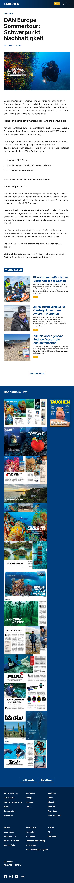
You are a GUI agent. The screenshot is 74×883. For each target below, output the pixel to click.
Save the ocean (54, 815)
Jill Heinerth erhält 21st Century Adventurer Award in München (49, 310)
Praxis (50, 798)
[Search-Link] (63, 3)
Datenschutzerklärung (35, 841)
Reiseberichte (10, 836)
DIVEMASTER (9, 798)
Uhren (28, 807)
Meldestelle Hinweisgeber (37, 850)
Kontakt (31, 827)
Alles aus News (37, 373)
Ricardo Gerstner (15, 45)
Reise (7, 827)
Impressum (30, 836)
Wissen (52, 793)
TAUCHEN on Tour (11, 841)
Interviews (8, 815)
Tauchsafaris (9, 845)
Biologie (51, 802)
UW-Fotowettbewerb (13, 802)
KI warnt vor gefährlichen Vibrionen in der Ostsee (50, 279)
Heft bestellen (28, 780)
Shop (57, 4)
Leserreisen (9, 832)
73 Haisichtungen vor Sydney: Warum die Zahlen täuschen (48, 339)
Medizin (51, 807)
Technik (30, 793)
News (11, 13)
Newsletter (30, 832)
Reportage (52, 811)
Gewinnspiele (9, 811)
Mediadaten (31, 845)
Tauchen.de (11, 793)
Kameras (29, 802)
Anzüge (29, 798)
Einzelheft (52, 836)
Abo (49, 832)
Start (6, 13)
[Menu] (68, 3)
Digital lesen (46, 780)
